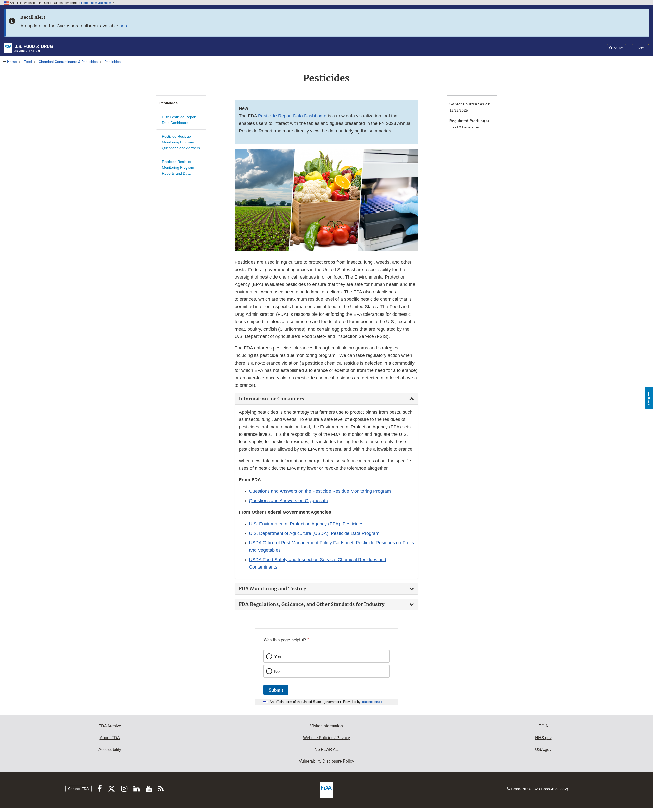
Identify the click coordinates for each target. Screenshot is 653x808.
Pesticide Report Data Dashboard (292, 115)
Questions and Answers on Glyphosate (288, 500)
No (277, 671)
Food (27, 61)
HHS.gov (543, 737)
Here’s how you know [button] (96, 3)
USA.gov (543, 749)
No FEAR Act (327, 749)
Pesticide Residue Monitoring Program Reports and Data (178, 167)
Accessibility (109, 749)
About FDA (110, 737)
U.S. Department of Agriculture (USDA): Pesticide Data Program (314, 533)
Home (12, 61)
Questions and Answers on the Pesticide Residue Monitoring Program (320, 491)
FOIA (543, 726)
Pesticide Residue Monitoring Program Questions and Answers (181, 142)
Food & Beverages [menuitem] (464, 127)
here (124, 25)
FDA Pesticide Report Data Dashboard (179, 120)
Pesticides (168, 103)
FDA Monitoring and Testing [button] (273, 589)
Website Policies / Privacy (326, 737)
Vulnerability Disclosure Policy (326, 761)
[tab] (326, 398)
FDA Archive (109, 726)
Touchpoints (370, 702)
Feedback (649, 398)
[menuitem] (472, 108)
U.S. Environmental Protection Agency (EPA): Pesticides (306, 523)
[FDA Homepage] (28, 48)
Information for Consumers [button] (271, 399)
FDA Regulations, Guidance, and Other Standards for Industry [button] (312, 604)
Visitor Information (326, 726)
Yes (277, 656)
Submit (276, 690)
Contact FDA (78, 789)
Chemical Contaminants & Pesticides (68, 61)
